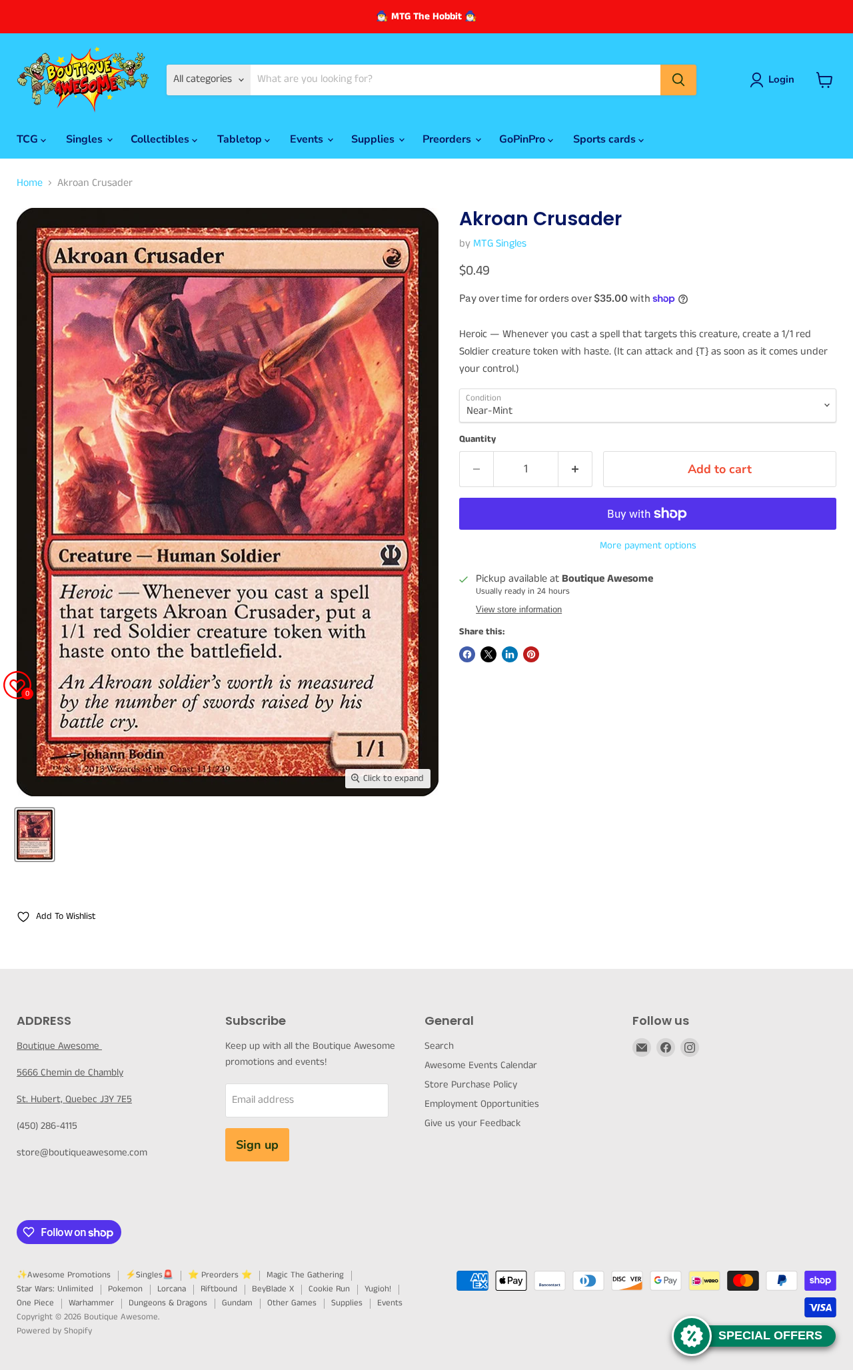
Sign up (257, 1145)
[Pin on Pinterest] (531, 654)
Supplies (374, 139)
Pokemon (125, 1289)
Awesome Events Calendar (481, 1065)
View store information (519, 609)
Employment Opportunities (482, 1104)
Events (308, 139)
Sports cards (605, 139)
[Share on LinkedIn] (510, 654)
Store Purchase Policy (471, 1084)
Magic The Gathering (305, 1275)
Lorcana (171, 1289)
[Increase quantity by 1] (575, 469)
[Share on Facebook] (467, 654)
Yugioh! (378, 1289)
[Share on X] (488, 654)
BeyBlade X (273, 1289)
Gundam (237, 1303)
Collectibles (161, 139)
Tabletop (241, 139)
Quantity (477, 439)
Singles (85, 139)
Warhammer (91, 1303)
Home (30, 183)
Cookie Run (329, 1289)
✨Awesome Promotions (64, 1275)
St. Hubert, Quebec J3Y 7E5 (74, 1099)
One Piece (35, 1303)
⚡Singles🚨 (149, 1275)
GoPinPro (523, 139)
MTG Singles (499, 243)
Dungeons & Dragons (168, 1303)
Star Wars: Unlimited (55, 1289)
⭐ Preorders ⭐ (220, 1275)
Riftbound (219, 1289)
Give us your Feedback (472, 1123)
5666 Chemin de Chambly (70, 1072)
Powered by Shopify (54, 1331)
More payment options (648, 545)
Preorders (448, 139)
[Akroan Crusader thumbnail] (34, 834)
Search (439, 1046)
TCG (29, 139)
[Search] (678, 80)
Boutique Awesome (59, 1046)
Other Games (292, 1303)
